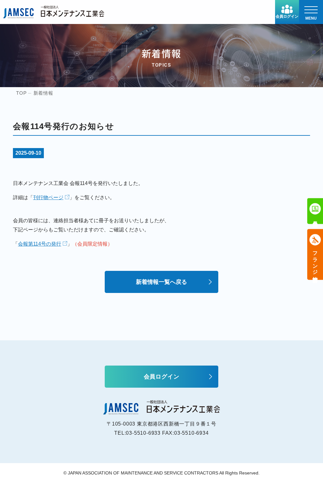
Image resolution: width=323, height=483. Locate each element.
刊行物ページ (48, 197)
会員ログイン (287, 16)
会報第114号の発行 (39, 244)
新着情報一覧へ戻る (161, 282)
